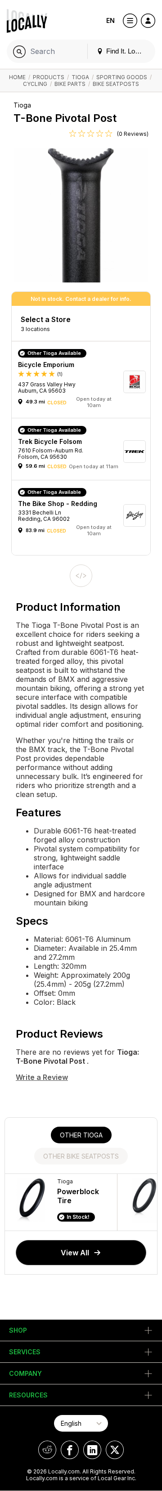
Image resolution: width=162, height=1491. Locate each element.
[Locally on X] (115, 1450)
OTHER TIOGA (81, 1135)
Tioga (80, 77)
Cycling (35, 84)
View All (75, 1252)
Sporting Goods (121, 77)
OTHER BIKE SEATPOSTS (81, 1156)
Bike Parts (70, 84)
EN (110, 20)
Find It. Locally (126, 51)
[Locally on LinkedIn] (92, 1450)
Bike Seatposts (116, 84)
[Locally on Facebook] (70, 1450)
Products (48, 77)
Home (17, 77)
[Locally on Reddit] (47, 1450)
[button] (84, 382)
